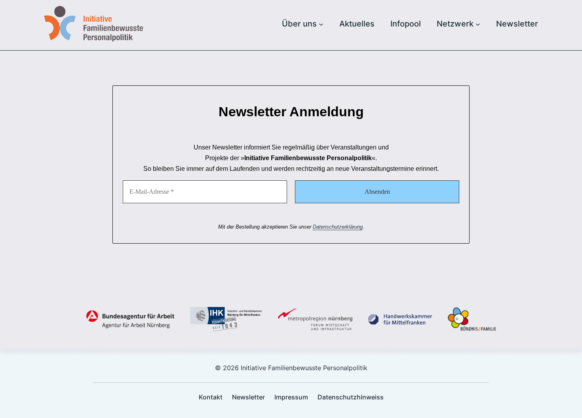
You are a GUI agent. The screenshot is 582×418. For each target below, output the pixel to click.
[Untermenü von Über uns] (321, 23)
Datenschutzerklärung (338, 227)
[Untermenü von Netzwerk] (477, 23)
